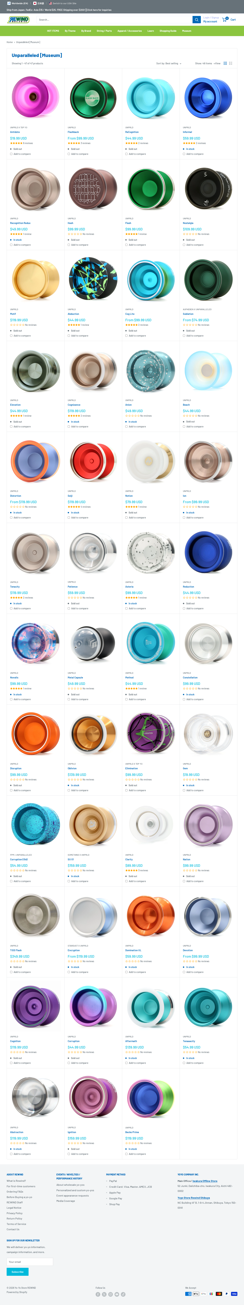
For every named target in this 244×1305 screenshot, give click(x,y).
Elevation (15, 404)
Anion (128, 404)
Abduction (73, 313)
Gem (185, 768)
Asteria (129, 586)
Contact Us (13, 1229)
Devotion (188, 950)
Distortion (15, 495)
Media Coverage (65, 1200)
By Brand (86, 30)
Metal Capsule (75, 677)
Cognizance (74, 404)
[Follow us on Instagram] (110, 1294)
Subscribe (18, 1271)
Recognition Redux (20, 222)
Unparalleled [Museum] (28, 42)
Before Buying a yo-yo (19, 1197)
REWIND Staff (15, 1202)
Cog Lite (129, 313)
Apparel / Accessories (130, 30)
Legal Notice (14, 1207)
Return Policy (14, 1218)
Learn (151, 30)
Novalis (14, 677)
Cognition (15, 1041)
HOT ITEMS (53, 30)
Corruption (74, 1041)
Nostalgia (188, 222)
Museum (186, 30)
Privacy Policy (15, 1213)
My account (210, 21)
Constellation (190, 677)
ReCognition (132, 131)
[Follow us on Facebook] (98, 1294)
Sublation (188, 313)
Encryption (74, 950)
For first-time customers (21, 1186)
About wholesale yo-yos (70, 1184)
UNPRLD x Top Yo (18, 127)
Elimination (131, 768)
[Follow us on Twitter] (104, 1294)
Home (10, 42)
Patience (73, 586)
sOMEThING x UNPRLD (78, 854)
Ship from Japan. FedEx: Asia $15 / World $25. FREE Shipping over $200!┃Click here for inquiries (59, 9)
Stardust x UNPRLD (78, 945)
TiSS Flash (16, 950)
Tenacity (15, 586)
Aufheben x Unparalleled (197, 309)
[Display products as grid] (225, 63)
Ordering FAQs (15, 1191)
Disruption (15, 768)
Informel (187, 131)
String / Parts (104, 30)
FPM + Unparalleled (21, 854)
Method (129, 677)
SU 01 (71, 859)
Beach (186, 404)
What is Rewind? (16, 1180)
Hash (70, 222)
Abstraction (16, 1132)
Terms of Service (16, 1223)
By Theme (70, 30)
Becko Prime (132, 1132)
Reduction (188, 586)
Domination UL (133, 950)
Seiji (70, 495)
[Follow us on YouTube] (117, 1294)
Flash (128, 222)
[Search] (197, 19)
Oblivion (72, 768)
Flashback (73, 131)
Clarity (129, 859)
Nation (186, 859)
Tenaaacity (189, 1041)
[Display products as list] (230, 63)
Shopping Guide (168, 30)
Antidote (15, 131)
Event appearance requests (72, 1195)
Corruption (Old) (19, 859)
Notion (129, 495)
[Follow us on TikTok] (123, 1294)
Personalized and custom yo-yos (75, 1190)
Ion (184, 495)
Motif (13, 313)
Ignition (72, 1132)
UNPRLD (72, 127)
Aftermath (131, 1041)
